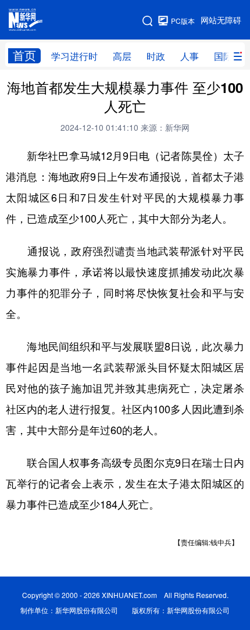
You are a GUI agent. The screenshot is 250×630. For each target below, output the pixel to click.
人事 (189, 56)
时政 (156, 56)
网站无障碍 (221, 20)
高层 (122, 56)
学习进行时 (74, 56)
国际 (223, 56)
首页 (24, 55)
